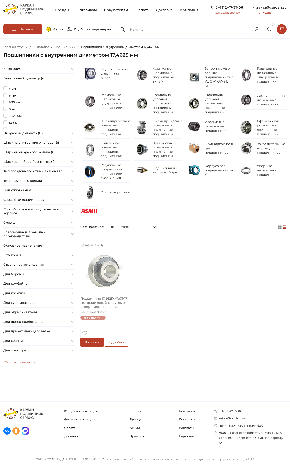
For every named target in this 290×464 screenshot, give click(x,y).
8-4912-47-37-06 (229, 7)
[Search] (123, 29)
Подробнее (116, 342)
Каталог (136, 411)
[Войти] (257, 29)
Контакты (186, 428)
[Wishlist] (84, 333)
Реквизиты (187, 419)
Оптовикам (87, 10)
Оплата (142, 10)
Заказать (92, 342)
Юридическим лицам (81, 411)
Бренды (62, 10)
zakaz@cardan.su (271, 9)
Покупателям (116, 10)
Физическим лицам (79, 419)
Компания (189, 10)
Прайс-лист (138, 436)
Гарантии (186, 436)
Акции (58, 29)
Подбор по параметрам (92, 29)
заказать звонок (227, 12)
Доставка (164, 10)
